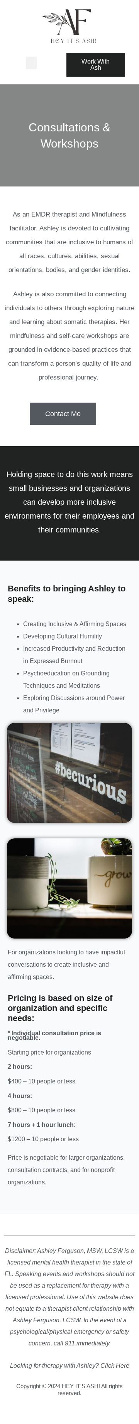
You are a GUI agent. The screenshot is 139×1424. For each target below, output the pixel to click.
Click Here (114, 1365)
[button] (31, 63)
